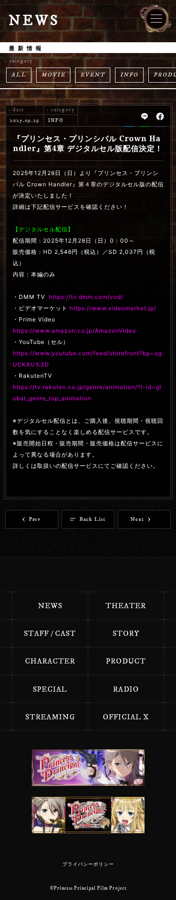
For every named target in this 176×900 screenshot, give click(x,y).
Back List (92, 519)
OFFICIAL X (126, 717)
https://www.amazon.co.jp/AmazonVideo (74, 330)
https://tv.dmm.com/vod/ (86, 296)
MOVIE (53, 74)
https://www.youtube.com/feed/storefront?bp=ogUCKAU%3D (87, 359)
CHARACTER (50, 661)
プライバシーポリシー (88, 864)
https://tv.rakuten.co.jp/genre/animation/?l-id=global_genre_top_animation (87, 392)
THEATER (126, 605)
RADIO (126, 689)
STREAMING (50, 717)
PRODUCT (126, 661)
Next (137, 519)
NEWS (50, 605)
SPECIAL (50, 689)
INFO (129, 74)
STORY (126, 633)
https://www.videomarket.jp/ (112, 308)
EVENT (92, 74)
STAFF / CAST (50, 633)
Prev (34, 519)
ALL (18, 74)
